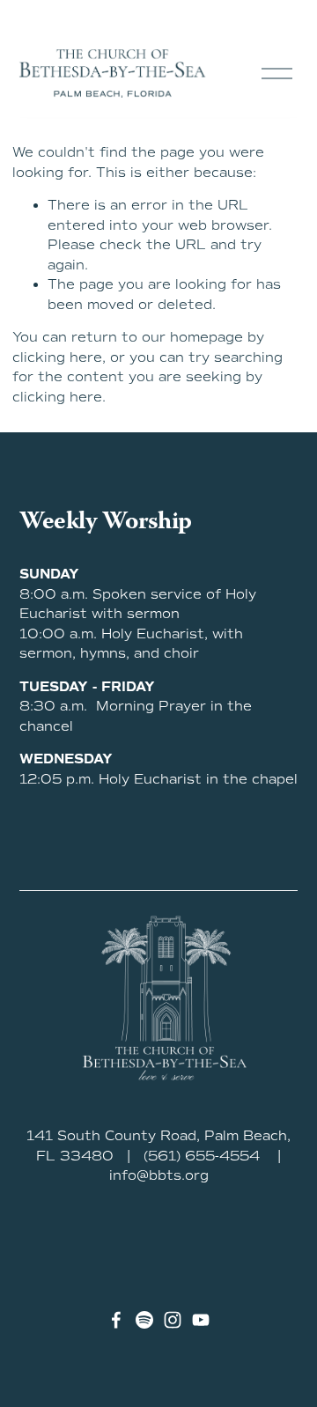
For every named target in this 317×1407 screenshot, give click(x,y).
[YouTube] (201, 1320)
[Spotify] (144, 1320)
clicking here (57, 357)
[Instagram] (172, 1320)
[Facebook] (116, 1320)
